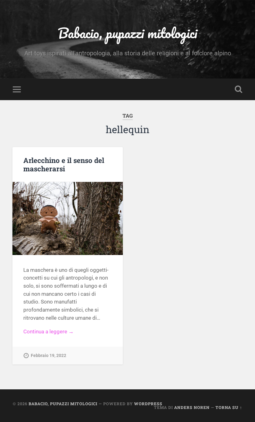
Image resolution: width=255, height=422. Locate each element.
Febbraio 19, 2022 (48, 355)
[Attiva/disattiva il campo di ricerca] (238, 89)
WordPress (148, 403)
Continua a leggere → (48, 331)
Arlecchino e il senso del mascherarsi (63, 164)
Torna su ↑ (229, 407)
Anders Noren (192, 407)
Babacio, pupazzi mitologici (127, 33)
